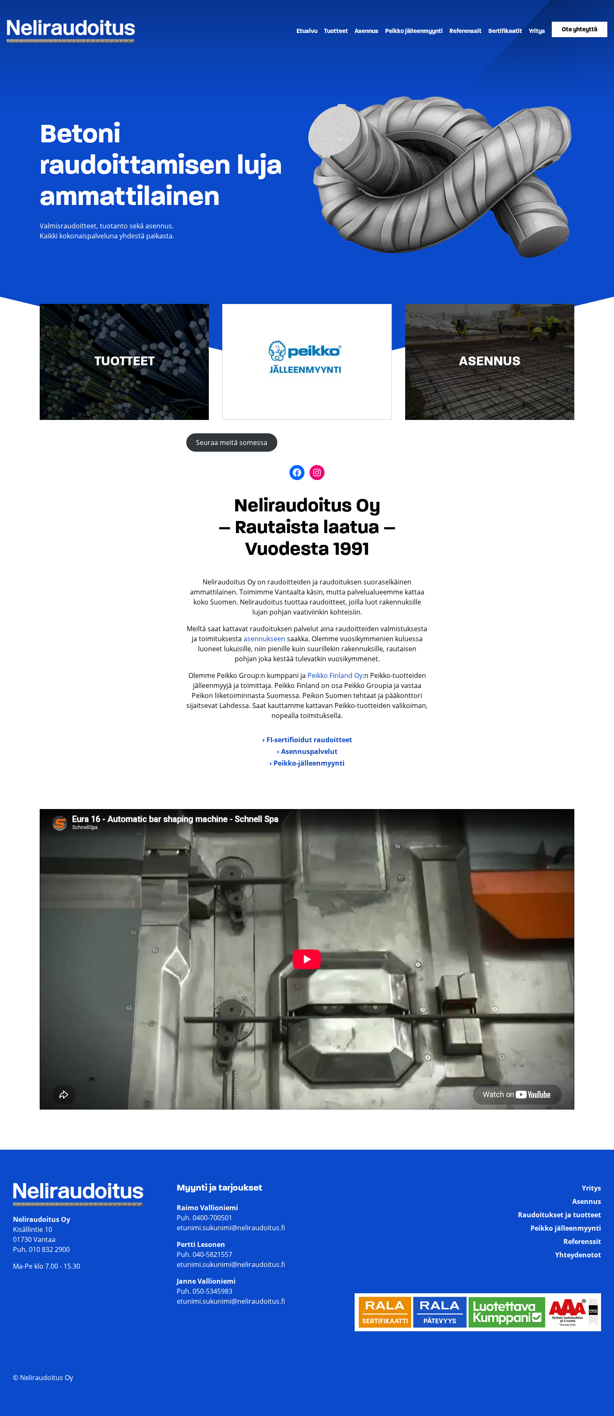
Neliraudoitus (28, 42)
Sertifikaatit (505, 31)
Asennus (366, 31)
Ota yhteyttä (579, 30)
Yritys (537, 31)
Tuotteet (336, 31)
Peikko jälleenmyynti (414, 31)
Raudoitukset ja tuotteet (559, 1214)
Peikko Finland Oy (335, 675)
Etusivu (307, 31)
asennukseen (265, 638)
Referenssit (465, 31)
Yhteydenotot (578, 1254)
